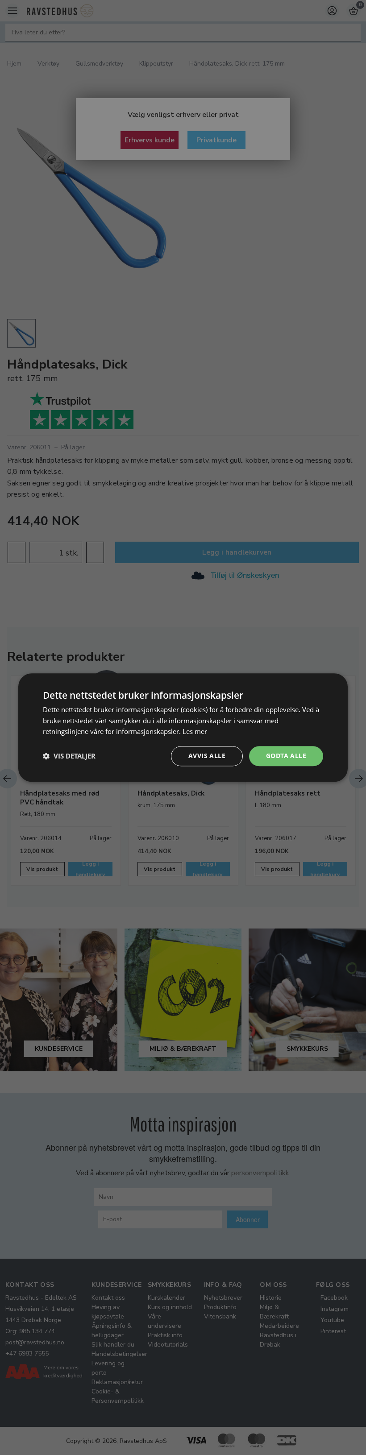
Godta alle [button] (286, 755)
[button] (69, 756)
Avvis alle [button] (206, 755)
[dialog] (183, 727)
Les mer (195, 731)
